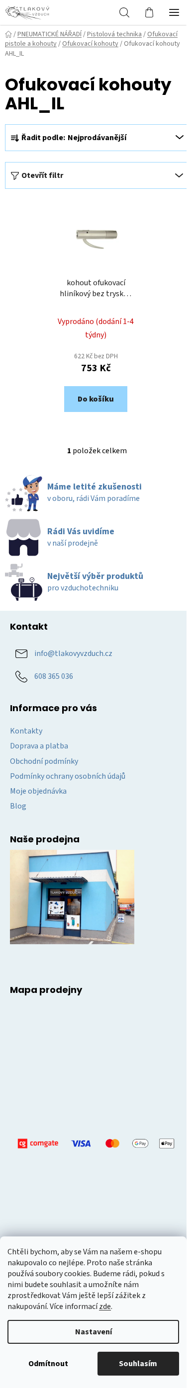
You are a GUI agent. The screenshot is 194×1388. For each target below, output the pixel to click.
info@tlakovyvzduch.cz (73, 653)
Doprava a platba (39, 745)
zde (105, 1306)
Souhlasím (138, 1363)
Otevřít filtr (42, 175)
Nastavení (93, 1331)
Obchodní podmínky (44, 761)
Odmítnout (48, 1363)
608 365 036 (53, 675)
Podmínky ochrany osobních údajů (67, 776)
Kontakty (26, 731)
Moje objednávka (38, 791)
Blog (18, 806)
